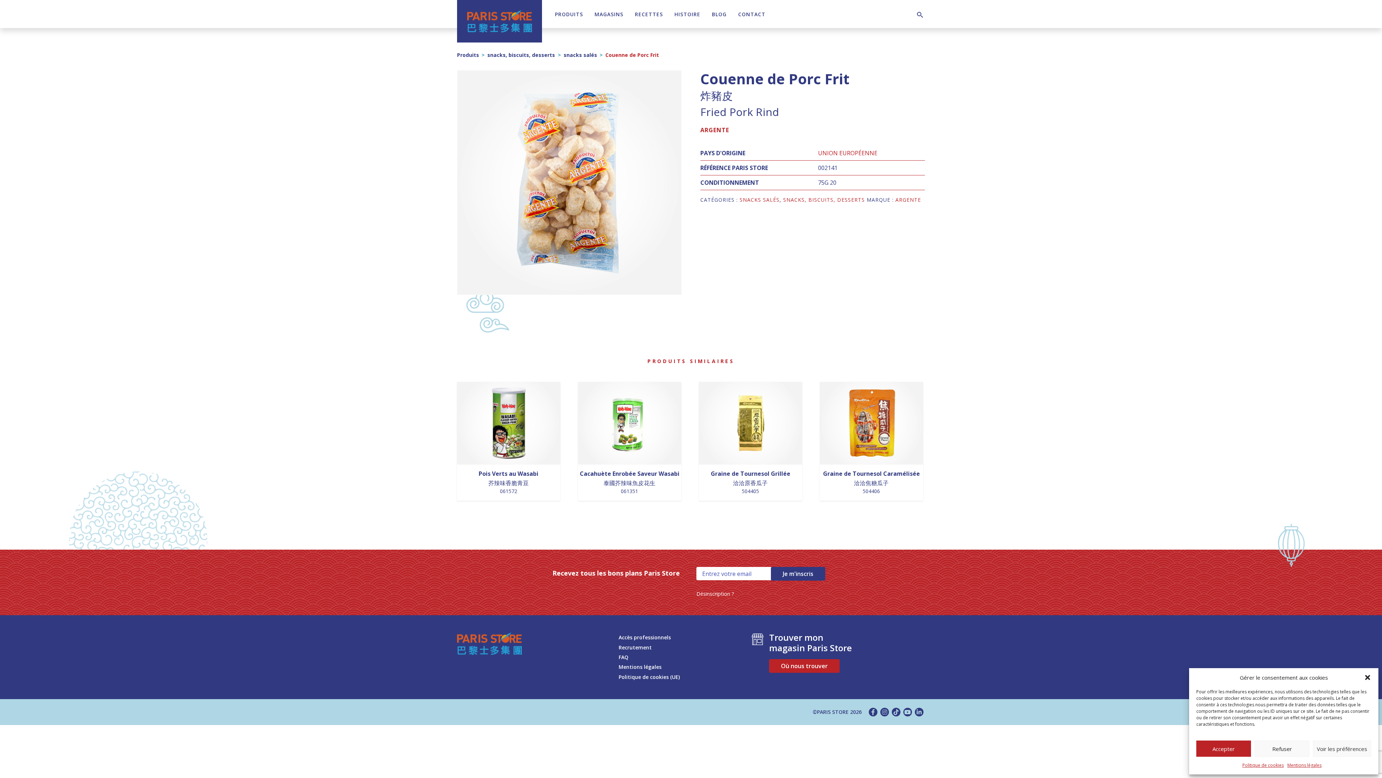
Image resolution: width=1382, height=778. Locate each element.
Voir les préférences (1342, 748)
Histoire (687, 14)
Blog (719, 14)
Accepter (1223, 748)
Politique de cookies (1263, 765)
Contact (751, 14)
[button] (1367, 677)
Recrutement (635, 647)
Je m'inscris (798, 574)
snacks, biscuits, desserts (521, 55)
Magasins (609, 14)
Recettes (649, 14)
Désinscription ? (715, 593)
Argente (714, 130)
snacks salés (580, 55)
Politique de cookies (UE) (649, 677)
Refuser (1282, 748)
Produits (569, 14)
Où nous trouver (804, 666)
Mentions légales (1304, 765)
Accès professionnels (645, 637)
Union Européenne (847, 153)
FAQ (623, 657)
